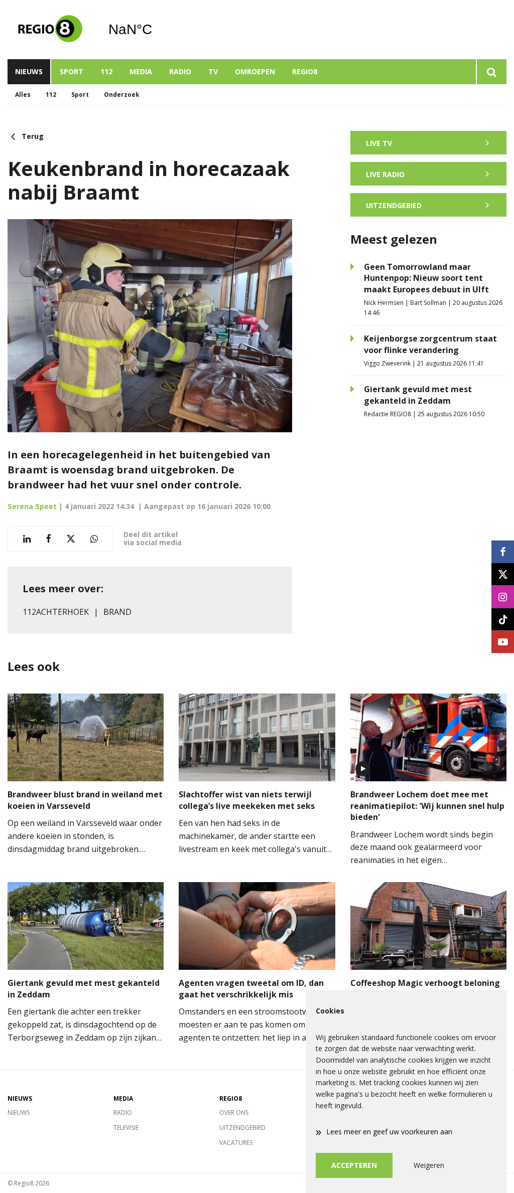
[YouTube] (502, 641)
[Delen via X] (71, 539)
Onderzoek (122, 94)
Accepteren (354, 1165)
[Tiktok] (502, 619)
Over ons (233, 1112)
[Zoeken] (491, 71)
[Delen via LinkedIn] (27, 539)
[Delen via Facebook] (48, 539)
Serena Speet (32, 506)
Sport (71, 71)
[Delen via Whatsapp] (94, 539)
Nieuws (29, 71)
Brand (117, 611)
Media (141, 71)
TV (213, 71)
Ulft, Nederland (155, 29)
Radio (180, 71)
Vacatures (235, 1142)
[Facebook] (502, 551)
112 (106, 71)
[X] (502, 574)
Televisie (126, 1127)
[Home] (50, 30)
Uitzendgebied (242, 1127)
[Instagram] (502, 596)
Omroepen (255, 71)
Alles (23, 94)
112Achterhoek (56, 611)
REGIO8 (304, 71)
